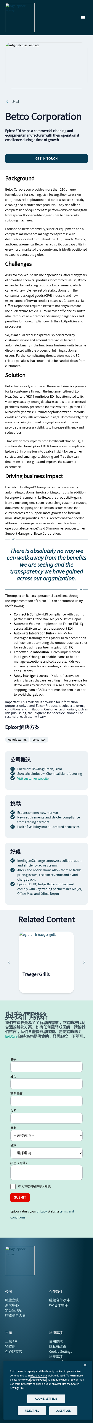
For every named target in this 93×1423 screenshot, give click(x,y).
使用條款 (56, 1341)
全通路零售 (13, 1351)
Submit (20, 1197)
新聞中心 (12, 1305)
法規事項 (56, 1357)
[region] (47, 1390)
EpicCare (11, 1036)
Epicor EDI (39, 740)
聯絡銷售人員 (15, 1315)
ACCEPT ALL (63, 1410)
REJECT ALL (32, 1410)
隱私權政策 (57, 1346)
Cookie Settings (60, 1351)
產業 (13, 1128)
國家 (13, 1145)
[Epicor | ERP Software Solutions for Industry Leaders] (20, 17)
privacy (41, 1211)
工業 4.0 (11, 1341)
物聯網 (10, 1346)
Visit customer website (33, 778)
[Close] (85, 1365)
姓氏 (13, 1076)
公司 (13, 1111)
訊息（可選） (19, 1163)
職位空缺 (12, 1300)
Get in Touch (46, 158)
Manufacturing (17, 740)
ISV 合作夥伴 (58, 1305)
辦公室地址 (13, 1310)
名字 (13, 1059)
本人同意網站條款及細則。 (36, 1186)
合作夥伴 (59, 1300)
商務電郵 (16, 1093)
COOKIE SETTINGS (46, 1398)
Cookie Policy (38, 1379)
